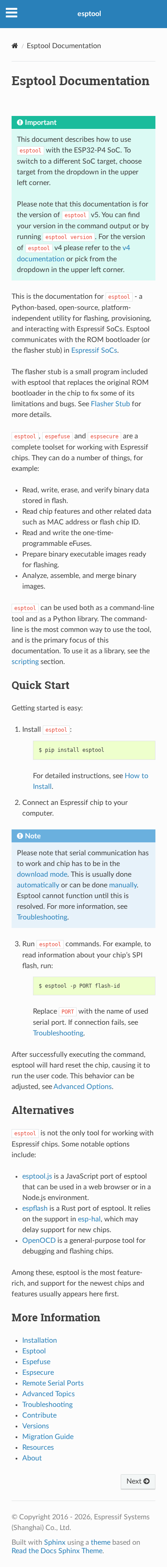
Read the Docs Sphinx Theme (57, 1551)
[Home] (15, 45)
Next (134, 1481)
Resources (38, 1447)
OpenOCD (39, 1240)
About (32, 1458)
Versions (35, 1426)
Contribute (39, 1415)
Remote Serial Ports (53, 1383)
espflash (35, 1208)
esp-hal (89, 1219)
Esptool (34, 1351)
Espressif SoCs (94, 350)
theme (100, 1542)
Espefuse (36, 1361)
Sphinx (54, 1542)
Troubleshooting (47, 1404)
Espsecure (38, 1372)
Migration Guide (47, 1436)
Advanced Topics (48, 1394)
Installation (39, 1340)
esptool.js (37, 1176)
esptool (89, 13)
